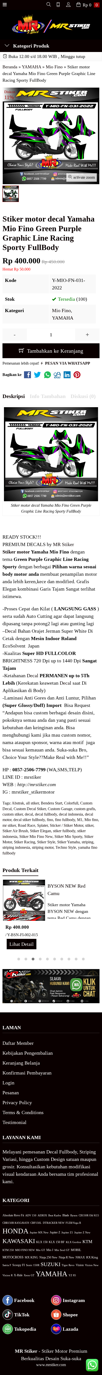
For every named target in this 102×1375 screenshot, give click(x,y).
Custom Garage (60, 809)
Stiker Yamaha (68, 842)
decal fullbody (46, 814)
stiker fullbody (64, 831)
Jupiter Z (55, 1232)
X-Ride (18, 1275)
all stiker (32, 803)
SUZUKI (50, 1264)
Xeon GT (29, 1275)
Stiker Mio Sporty (68, 836)
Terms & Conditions (23, 1112)
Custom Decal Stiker (30, 809)
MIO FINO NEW (25, 1250)
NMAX (80, 1257)
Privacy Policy (17, 1102)
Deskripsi (13, 396)
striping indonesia (16, 847)
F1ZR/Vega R (73, 1222)
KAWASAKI (18, 1241)
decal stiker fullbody (29, 820)
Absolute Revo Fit (13, 1215)
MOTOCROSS (13, 1257)
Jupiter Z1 (67, 1232)
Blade (65, 1215)
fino (50, 820)
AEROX (42, 1215)
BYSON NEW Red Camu (66, 889)
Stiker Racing (24, 842)
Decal (11, 631)
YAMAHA (62, 318)
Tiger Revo (68, 1265)
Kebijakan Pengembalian (27, 1053)
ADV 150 (30, 1215)
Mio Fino (61, 310)
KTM (87, 1241)
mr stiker (9, 825)
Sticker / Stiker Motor (66, 825)
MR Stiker (63, 544)
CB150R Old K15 (89, 1215)
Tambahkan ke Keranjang (54, 351)
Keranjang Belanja (21, 1063)
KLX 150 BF (57, 1242)
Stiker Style (46, 842)
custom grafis (84, 809)
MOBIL (76, 1250)
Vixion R (7, 1275)
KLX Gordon (73, 1242)
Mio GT (40, 1250)
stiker (89, 825)
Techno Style (65, 847)
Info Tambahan (48, 396)
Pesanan (10, 1092)
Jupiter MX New (39, 1232)
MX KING (31, 1257)
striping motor (42, 847)
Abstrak (18, 803)
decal (29, 814)
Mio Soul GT (62, 1250)
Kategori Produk (30, 46)
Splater (42, 825)
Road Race (26, 825)
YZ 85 (72, 1275)
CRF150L (36, 1222)
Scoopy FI (18, 1265)
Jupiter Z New (82, 1232)
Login (8, 1082)
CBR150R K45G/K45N (15, 1222)
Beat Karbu (54, 1215)
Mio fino (91, 820)
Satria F (6, 1265)
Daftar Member (18, 1043)
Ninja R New (66, 1257)
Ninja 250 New (48, 1257)
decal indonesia (71, 814)
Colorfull (71, 803)
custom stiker (12, 814)
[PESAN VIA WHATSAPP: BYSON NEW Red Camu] (6, 916)
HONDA (15, 1231)
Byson (73, 1215)
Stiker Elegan (40, 831)
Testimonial (14, 1122)
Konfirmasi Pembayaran (26, 1072)
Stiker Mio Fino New (35, 836)
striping (87, 842)
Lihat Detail (21, 944)
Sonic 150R (32, 1265)
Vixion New (92, 1265)
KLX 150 (42, 1242)
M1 (79, 820)
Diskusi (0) (83, 396)
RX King (92, 1257)
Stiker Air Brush (15, 831)
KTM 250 (8, 1250)
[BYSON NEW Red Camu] (24, 899)
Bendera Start (51, 803)
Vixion (80, 1265)
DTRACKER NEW (53, 1222)
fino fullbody (65, 820)
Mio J (49, 1250)
